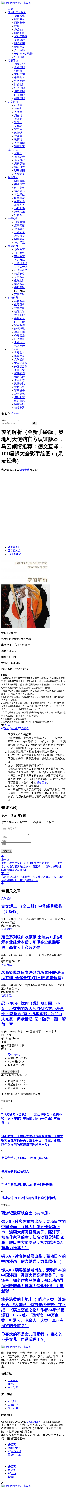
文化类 (18, 125)
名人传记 (19, 160)
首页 (10, 9)
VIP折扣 (15, 1054)
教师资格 (19, 273)
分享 (6, 728)
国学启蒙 (19, 239)
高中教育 (19, 256)
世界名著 (19, 352)
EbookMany (33, 1421)
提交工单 (41, 782)
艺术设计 (19, 345)
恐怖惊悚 (19, 383)
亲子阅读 (19, 225)
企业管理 (19, 67)
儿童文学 (19, 232)
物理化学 (19, 311)
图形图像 (19, 33)
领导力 (18, 70)
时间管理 (19, 94)
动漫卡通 (19, 407)
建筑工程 (19, 332)
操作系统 (19, 15)
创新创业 (19, 64)
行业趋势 (19, 57)
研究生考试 (20, 270)
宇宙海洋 (19, 325)
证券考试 (19, 277)
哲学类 (18, 122)
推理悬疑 (19, 369)
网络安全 (19, 22)
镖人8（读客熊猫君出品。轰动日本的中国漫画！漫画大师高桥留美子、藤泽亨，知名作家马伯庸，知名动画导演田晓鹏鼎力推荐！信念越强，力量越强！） (33, 1280)
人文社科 (13, 101)
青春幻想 (19, 380)
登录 (16, 413)
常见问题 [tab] (15, 550)
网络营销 (19, 43)
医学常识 (19, 198)
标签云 (12, 1383)
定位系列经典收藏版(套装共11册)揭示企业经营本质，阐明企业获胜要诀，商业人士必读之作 (31, 942)
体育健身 (19, 201)
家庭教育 (19, 235)
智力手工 (19, 242)
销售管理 (19, 98)
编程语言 (19, 19)
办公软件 (19, 29)
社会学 (18, 108)
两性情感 (19, 180)
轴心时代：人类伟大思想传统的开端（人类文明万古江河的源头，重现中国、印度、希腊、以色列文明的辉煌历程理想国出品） (32, 1140)
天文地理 (19, 314)
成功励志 (13, 149)
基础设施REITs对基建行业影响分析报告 (28, 1198)
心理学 (18, 105)
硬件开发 (19, 46)
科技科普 (13, 297)
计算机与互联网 (17, 12)
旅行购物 (19, 208)
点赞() (25, 728)
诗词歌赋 (19, 397)
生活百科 (19, 304)
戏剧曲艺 (19, 400)
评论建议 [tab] (16, 554)
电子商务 (19, 77)
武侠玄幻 (19, 373)
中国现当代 (20, 363)
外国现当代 (20, 366)
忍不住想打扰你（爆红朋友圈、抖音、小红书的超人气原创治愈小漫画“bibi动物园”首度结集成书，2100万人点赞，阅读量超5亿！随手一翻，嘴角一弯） (33, 1013)
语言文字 (19, 146)
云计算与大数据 (23, 53)
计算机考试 (20, 263)
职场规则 (19, 170)
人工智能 (19, 50)
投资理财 (19, 81)
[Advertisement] (33, 509)
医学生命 (19, 321)
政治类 (18, 132)
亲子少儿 (13, 218)
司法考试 (19, 284)
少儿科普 (19, 229)
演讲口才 (19, 167)
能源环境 (19, 328)
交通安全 (19, 335)
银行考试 (19, 287)
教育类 (18, 139)
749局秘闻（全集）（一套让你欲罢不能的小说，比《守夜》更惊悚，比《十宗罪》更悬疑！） (31, 1119)
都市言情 (19, 376)
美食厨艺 (19, 184)
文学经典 (19, 359)
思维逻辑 (19, 163)
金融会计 (19, 280)
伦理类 (18, 119)
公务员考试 (20, 266)
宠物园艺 (19, 215)
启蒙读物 (19, 222)
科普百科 (19, 301)
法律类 (18, 136)
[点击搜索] (34, 423)
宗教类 (18, 129)
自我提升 (19, 156)
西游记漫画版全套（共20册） (26, 1213)
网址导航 (13, 1387)
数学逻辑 (19, 308)
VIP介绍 (12, 1401)
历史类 (18, 115)
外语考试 (19, 259)
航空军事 (19, 339)
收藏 (15, 728)
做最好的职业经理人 (15, 1171)
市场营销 (19, 74)
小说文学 (13, 349)
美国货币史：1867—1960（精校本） (26, 1158)
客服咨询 (13, 1404)
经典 (7, 725)
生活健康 (13, 177)
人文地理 (19, 143)
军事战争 (19, 390)
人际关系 (19, 174)
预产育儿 (19, 191)
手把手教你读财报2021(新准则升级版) (27, 1184)
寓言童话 (19, 404)
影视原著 (19, 356)
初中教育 (19, 253)
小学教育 (19, 249)
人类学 (18, 112)
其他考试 (19, 294)
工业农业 (19, 342)
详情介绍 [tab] (15, 547)
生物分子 (19, 318)
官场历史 (19, 387)
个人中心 (13, 1380)
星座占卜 (19, 204)
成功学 (18, 153)
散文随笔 (19, 394)
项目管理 (19, 91)
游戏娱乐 (19, 211)
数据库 (18, 26)
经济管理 (13, 60)
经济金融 (19, 88)
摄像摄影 (19, 39)
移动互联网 (20, 36)
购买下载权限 (11, 1071)
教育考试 (13, 246)
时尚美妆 (19, 187)
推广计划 (13, 1408)
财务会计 (19, 84)
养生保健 (19, 194)
